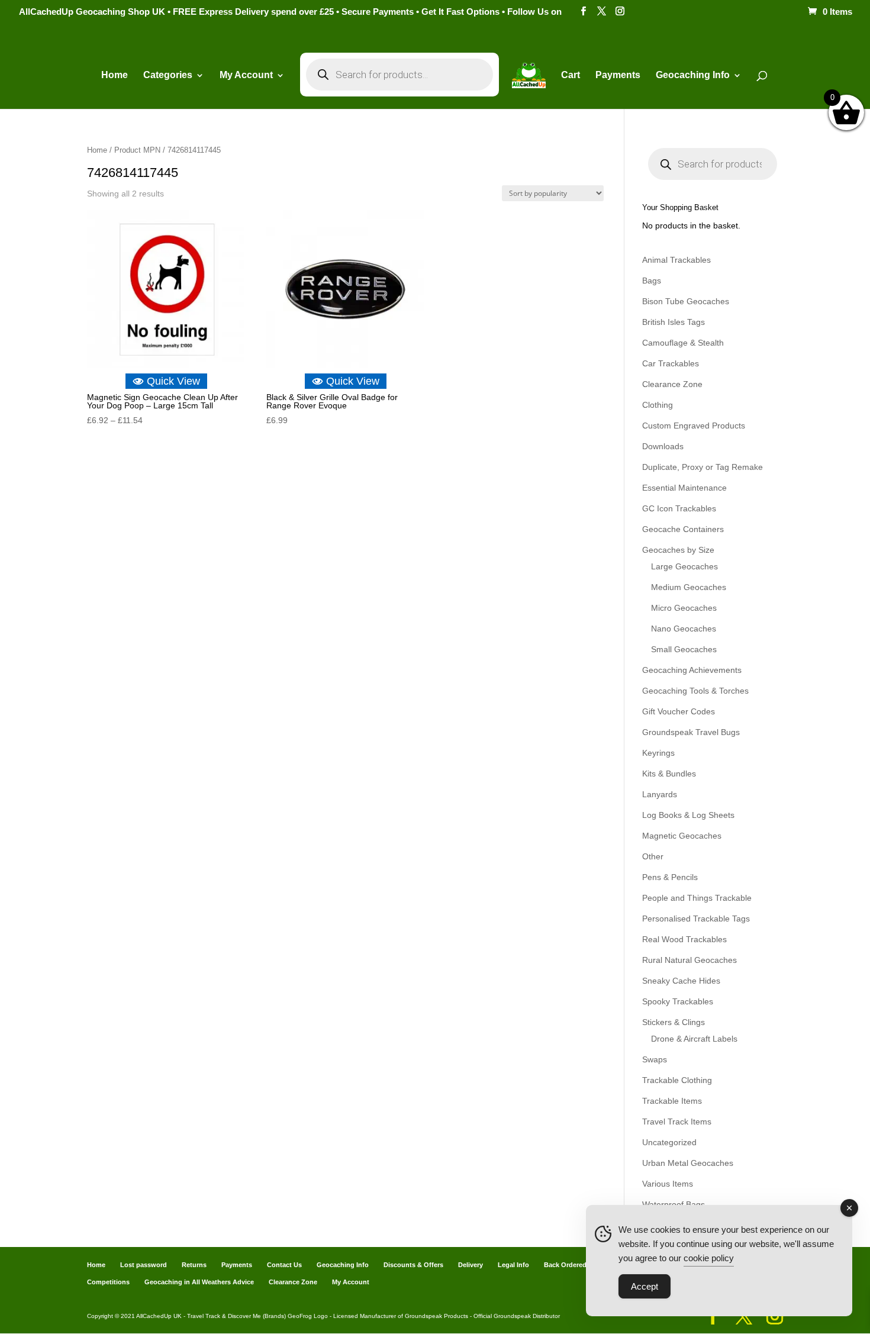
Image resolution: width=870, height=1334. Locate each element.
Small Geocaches (684, 649)
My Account (246, 75)
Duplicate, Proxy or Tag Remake (702, 467)
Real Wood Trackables (684, 939)
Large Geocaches (684, 566)
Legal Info (513, 1264)
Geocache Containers (683, 529)
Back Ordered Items (574, 1264)
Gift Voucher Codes (678, 711)
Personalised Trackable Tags (696, 918)
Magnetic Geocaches (681, 835)
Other (652, 856)
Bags (651, 280)
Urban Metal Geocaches (687, 1163)
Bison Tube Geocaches (685, 301)
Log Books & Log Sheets (688, 815)
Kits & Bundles (669, 773)
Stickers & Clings (673, 1022)
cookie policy (709, 1258)
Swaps (654, 1059)
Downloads (663, 446)
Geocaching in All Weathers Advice (199, 1281)
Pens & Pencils (670, 877)
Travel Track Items (676, 1121)
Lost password (143, 1264)
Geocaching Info (343, 1264)
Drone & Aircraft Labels (694, 1038)
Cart (570, 75)
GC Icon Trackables (679, 508)
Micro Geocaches (684, 608)
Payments (617, 75)
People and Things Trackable (697, 898)
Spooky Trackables (677, 1001)
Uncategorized (669, 1142)
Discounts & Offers (413, 1264)
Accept (644, 1286)
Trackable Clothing (677, 1080)
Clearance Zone (672, 384)
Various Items (667, 1183)
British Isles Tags (673, 322)
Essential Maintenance (684, 487)
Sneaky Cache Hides (681, 980)
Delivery (470, 1264)
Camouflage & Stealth (683, 342)
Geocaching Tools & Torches (695, 690)
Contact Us (284, 1264)
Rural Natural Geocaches (689, 960)
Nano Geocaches (683, 628)
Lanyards (659, 794)
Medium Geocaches (688, 587)
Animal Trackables (676, 260)
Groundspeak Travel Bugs (691, 732)
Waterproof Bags (673, 1204)
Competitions (108, 1281)
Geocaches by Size (678, 550)
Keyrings (658, 753)
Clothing (657, 405)
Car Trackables (670, 363)
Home (114, 75)
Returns (194, 1264)
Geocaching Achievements (692, 670)
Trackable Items (672, 1101)
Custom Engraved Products (693, 425)
